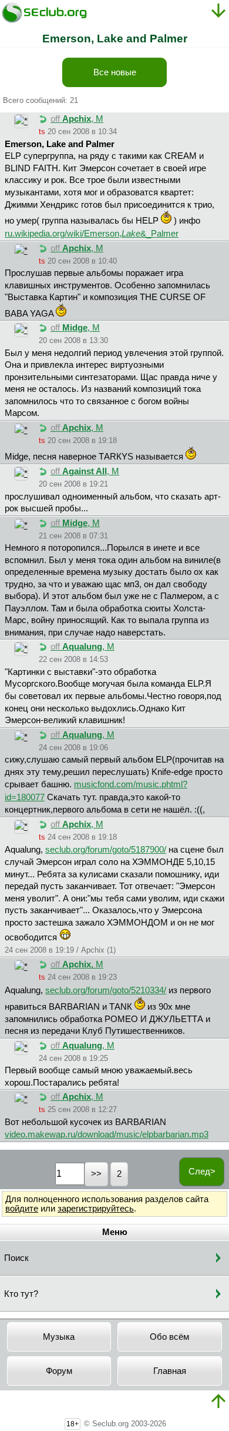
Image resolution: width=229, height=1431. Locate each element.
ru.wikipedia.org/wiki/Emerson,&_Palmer (92, 233)
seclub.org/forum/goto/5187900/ (105, 849)
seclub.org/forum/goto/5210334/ (105, 990)
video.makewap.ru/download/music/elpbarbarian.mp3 (106, 1134)
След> (201, 1171)
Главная (169, 1371)
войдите (21, 1208)
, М (76, 119)
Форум (59, 1371)
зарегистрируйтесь (96, 1208)
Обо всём (169, 1337)
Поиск (16, 1258)
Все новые (114, 72)
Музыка (59, 1337)
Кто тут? (21, 1294)
